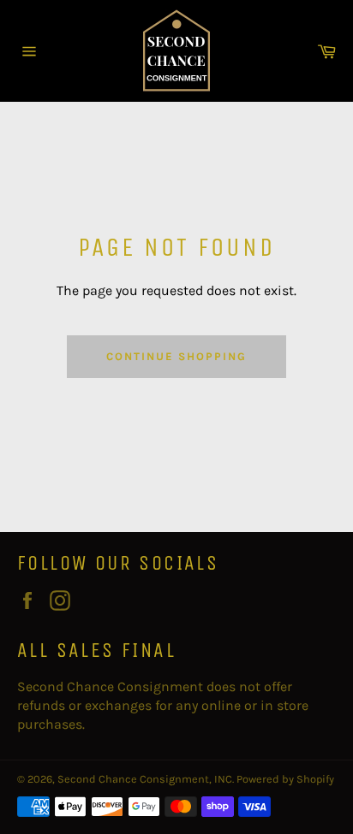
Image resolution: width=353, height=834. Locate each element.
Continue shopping (176, 356)
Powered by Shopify (285, 778)
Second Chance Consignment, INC (144, 778)
